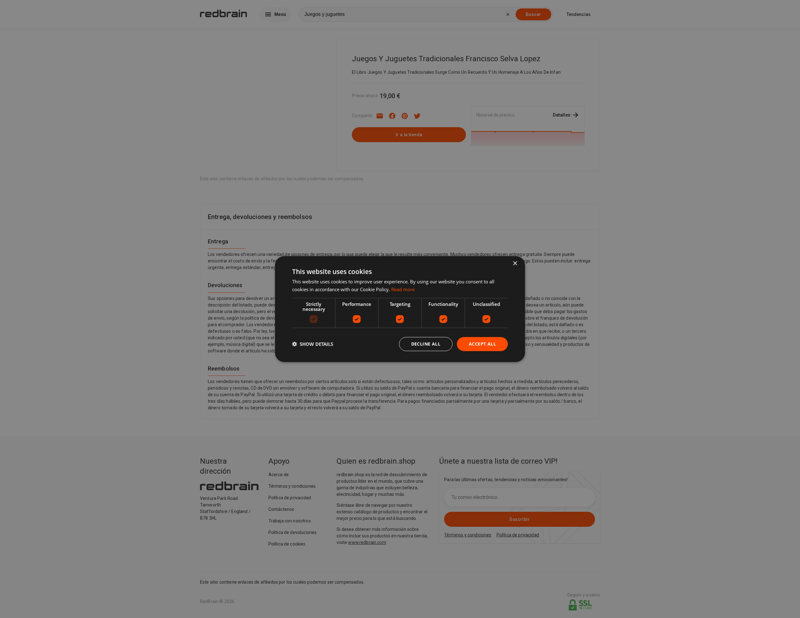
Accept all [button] (482, 344)
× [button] (514, 263)
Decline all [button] (425, 344)
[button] (312, 344)
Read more (403, 289)
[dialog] (400, 309)
